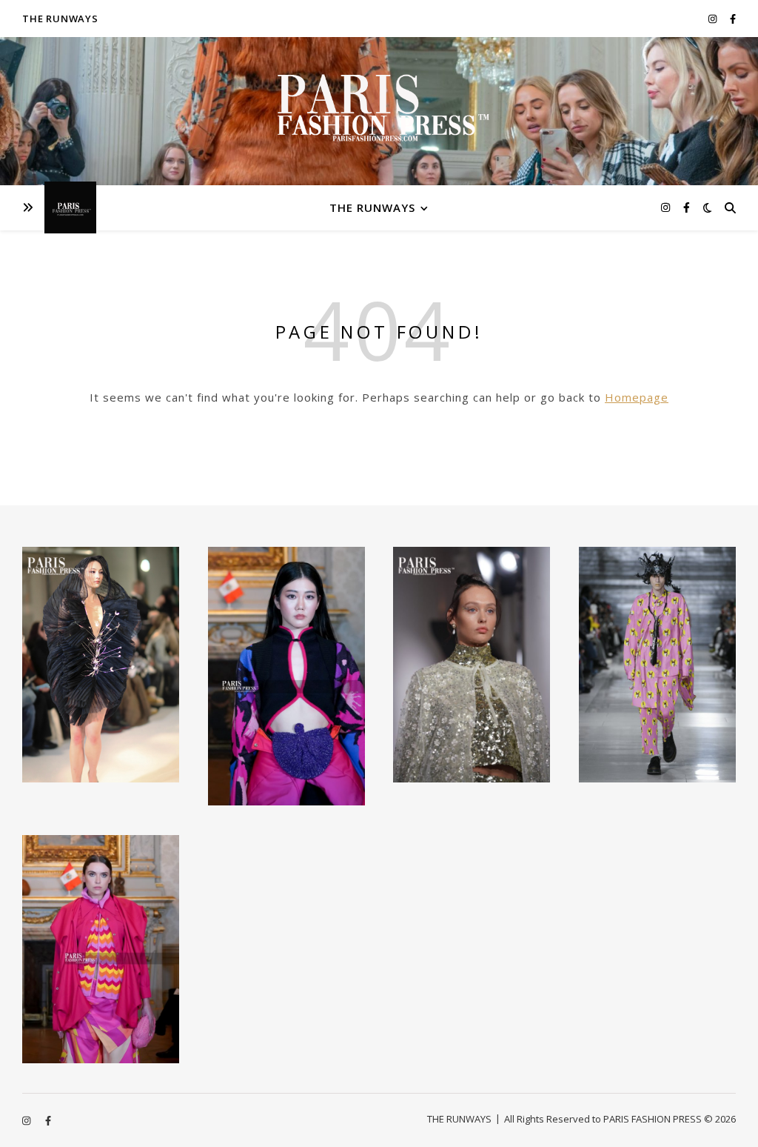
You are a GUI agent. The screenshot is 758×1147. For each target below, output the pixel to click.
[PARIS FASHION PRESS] (379, 116)
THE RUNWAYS (60, 18)
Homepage (636, 397)
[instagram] (713, 18)
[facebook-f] (733, 18)
